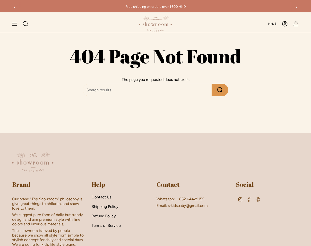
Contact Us (101, 197)
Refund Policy (104, 216)
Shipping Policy (105, 206)
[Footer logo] (32, 162)
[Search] (220, 90)
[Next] (296, 7)
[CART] (296, 24)
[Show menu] (14, 24)
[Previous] (14, 7)
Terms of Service (106, 225)
